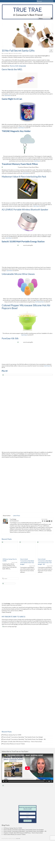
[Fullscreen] (51, 781)
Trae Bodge (6, 53)
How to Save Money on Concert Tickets (14, 744)
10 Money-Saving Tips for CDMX (12, 735)
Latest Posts (16, 515)
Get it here (8, 95)
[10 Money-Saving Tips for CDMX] (10, 549)
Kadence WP (18, 838)
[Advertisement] (27, 656)
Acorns (39, 619)
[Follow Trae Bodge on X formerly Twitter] (45, 521)
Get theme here (39, 302)
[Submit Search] (38, 1)
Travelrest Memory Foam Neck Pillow (20, 164)
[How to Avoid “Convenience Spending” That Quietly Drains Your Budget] (27, 549)
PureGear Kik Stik (10, 338)
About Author (7, 515)
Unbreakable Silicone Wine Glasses (18, 274)
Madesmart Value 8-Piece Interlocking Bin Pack (24, 176)
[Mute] (49, 781)
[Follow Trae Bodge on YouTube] (47, 521)
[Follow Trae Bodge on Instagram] (51, 521)
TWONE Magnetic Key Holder (16, 131)
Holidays (19, 53)
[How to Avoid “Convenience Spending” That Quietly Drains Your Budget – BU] (45, 549)
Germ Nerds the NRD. (12, 69)
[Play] (3, 781)
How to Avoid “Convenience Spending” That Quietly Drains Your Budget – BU (24, 739)
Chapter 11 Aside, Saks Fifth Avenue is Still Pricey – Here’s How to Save (22, 741)
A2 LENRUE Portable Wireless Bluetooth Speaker (25, 209)
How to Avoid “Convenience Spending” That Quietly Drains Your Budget (23, 737)
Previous (3, 558)
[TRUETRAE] (27, 11)
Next (52, 558)
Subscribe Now (27, 502)
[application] (27, 768)
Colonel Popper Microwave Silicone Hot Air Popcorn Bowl (26, 307)
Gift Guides (16, 53)
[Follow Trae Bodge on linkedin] (49, 521)
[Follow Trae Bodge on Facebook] (43, 521)
